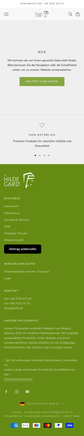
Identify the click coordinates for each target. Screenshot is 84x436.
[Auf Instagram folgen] (17, 392)
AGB (7, 227)
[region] (42, 135)
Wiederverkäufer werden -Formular (26, 271)
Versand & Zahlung (16, 220)
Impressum (11, 206)
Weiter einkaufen (42, 81)
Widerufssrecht (14, 240)
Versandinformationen (18, 379)
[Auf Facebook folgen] (6, 392)
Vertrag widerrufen (22, 249)
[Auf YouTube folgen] (27, 392)
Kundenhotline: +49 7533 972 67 (42, 3)
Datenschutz (12, 213)
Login (7, 278)
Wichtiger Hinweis (16, 233)
